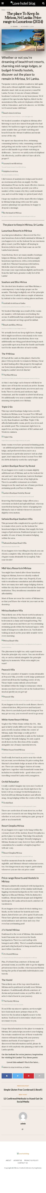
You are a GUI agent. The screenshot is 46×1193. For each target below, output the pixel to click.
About (8, 1160)
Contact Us (23, 1163)
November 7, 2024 (27, 26)
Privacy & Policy (31, 1160)
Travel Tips (10, 10)
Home (3, 10)
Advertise (18, 1160)
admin (15, 26)
